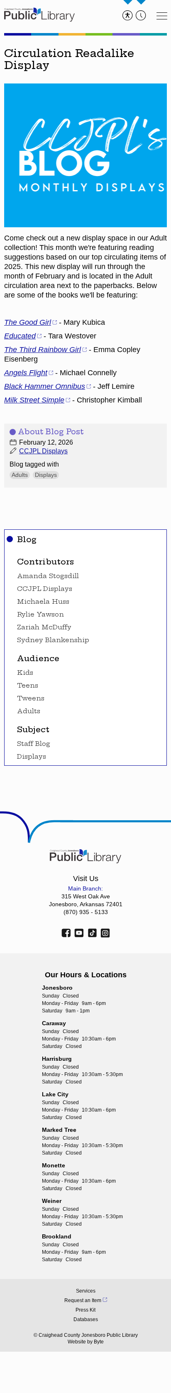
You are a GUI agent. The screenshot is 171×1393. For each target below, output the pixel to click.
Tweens (30, 698)
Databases (85, 1319)
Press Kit (85, 1310)
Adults (28, 711)
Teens (27, 685)
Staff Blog (33, 744)
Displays (31, 756)
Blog (27, 539)
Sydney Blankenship (53, 640)
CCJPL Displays (44, 589)
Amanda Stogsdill (48, 576)
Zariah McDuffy (44, 627)
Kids (25, 672)
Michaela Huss (43, 601)
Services (85, 1291)
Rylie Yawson (40, 614)
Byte (99, 1342)
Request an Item (82, 1300)
